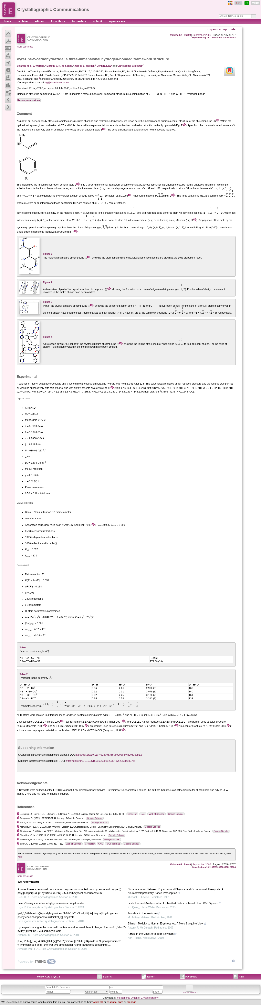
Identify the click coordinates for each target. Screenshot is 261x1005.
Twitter (151, 976)
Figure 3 (47, 302)
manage (131, 1002)
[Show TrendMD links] (233, 961)
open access (117, 21)
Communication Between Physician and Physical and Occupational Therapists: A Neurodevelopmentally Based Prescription (175, 891)
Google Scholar (175, 814)
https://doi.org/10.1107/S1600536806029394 (214, 37)
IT (247, 3)
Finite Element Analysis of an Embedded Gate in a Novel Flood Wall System (173, 903)
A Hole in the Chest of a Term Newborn (151, 933)
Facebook (191, 976)
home (8, 21)
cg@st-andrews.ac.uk (57, 82)
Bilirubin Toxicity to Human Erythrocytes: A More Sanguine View (165, 923)
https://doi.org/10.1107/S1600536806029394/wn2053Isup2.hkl (100, 761)
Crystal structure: (27, 754)
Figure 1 (47, 253)
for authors (58, 21)
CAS (143, 814)
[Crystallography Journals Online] (230, 3)
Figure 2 (47, 282)
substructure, (39, 212)
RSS (241, 976)
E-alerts (107, 976)
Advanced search (190, 993)
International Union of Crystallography (137, 997)
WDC (255, 3)
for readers (79, 21)
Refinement (31, 574)
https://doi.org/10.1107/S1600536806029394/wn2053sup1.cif (109, 754)
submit (98, 21)
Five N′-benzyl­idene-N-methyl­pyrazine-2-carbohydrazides (51, 903)
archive (23, 21)
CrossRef (132, 814)
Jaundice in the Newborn (142, 913)
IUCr (238, 3)
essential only (115, 1002)
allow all (98, 1002)
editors (39, 21)
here (20, 857)
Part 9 (187, 35)
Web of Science (156, 814)
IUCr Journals (113, 843)
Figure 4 (47, 337)
